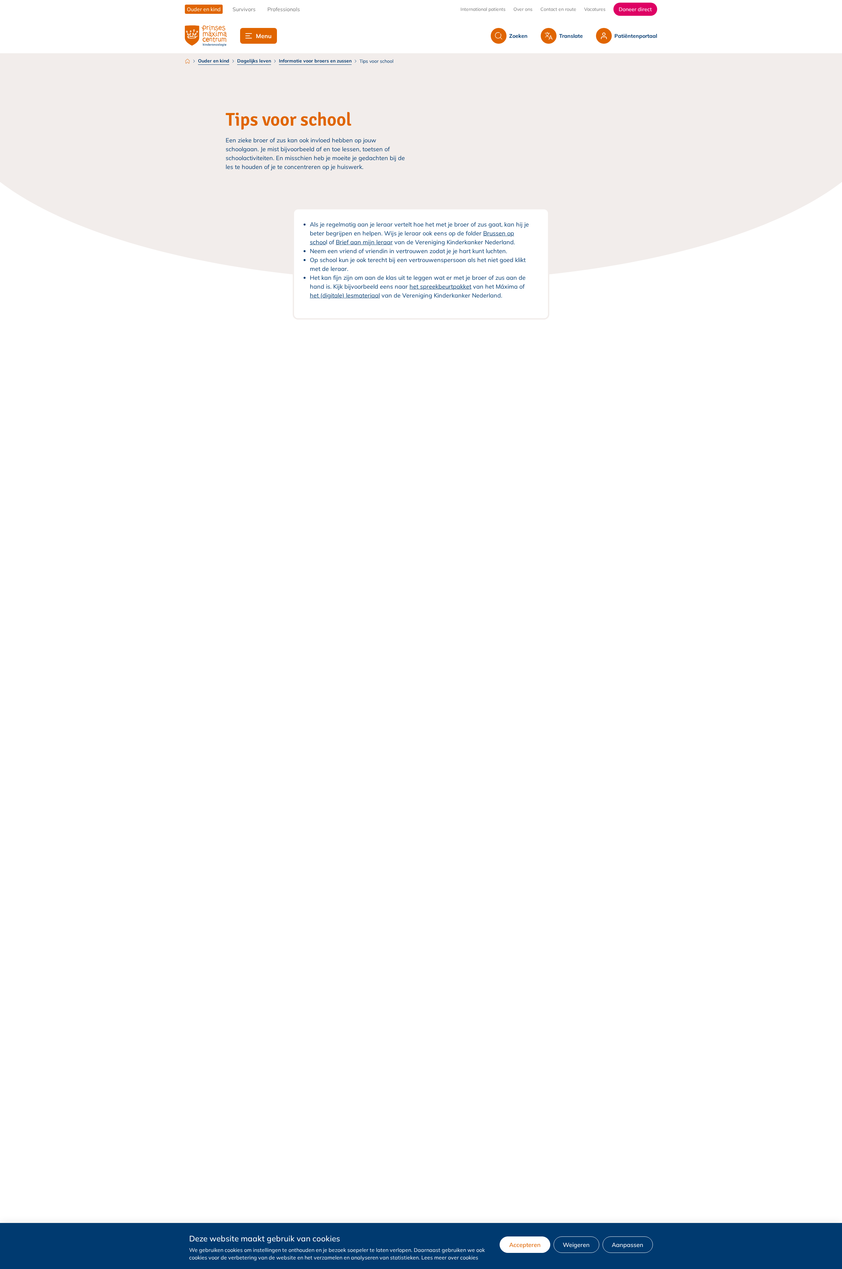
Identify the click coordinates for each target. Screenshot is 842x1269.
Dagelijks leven (254, 61)
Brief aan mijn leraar (364, 242)
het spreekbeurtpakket (440, 286)
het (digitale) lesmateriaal (345, 295)
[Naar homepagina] (206, 35)
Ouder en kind (213, 61)
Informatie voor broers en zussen (315, 61)
